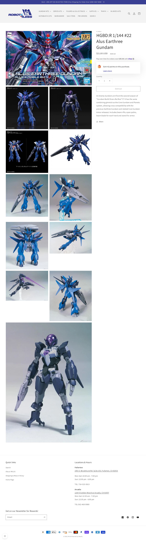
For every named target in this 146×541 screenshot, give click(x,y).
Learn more (107, 71)
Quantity (99, 76)
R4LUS (69, 536)
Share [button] (101, 121)
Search (8, 468)
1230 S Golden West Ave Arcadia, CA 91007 (92, 493)
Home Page (10, 480)
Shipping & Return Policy (15, 476)
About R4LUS (10, 472)
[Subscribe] (44, 517)
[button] (44, 11)
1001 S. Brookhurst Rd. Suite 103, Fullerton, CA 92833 (96, 471)
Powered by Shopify (77, 536)
